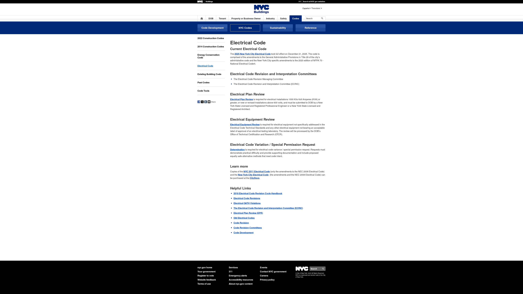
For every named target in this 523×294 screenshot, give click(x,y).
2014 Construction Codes (210, 46)
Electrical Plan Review (241, 99)
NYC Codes (245, 28)
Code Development (212, 28)
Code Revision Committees (248, 227)
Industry (270, 18)
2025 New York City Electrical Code (253, 53)
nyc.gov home (204, 267)
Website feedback (206, 279)
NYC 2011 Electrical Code (257, 171)
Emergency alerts (238, 275)
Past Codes (203, 82)
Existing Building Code (209, 74)
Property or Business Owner (246, 18)
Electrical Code (205, 65)
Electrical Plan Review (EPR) (248, 213)
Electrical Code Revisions (247, 198)
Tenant (222, 18)
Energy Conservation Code (208, 56)
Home (201, 18)
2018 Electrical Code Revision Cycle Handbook (258, 193)
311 (300, 1)
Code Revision (241, 222)
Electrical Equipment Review (245, 124)
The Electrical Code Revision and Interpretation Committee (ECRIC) (268, 208)
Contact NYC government (273, 271)
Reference (311, 28)
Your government (206, 271)
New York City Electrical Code (253, 174)
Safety (283, 18)
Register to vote (205, 275)
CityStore (254, 178)
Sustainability (278, 28)
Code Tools (203, 90)
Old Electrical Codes (244, 217)
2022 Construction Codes (210, 38)
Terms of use (204, 283)
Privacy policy (267, 279)
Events (263, 267)
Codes (295, 18)
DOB (211, 18)
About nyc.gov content (241, 283)
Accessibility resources (241, 279)
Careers (264, 275)
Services (233, 267)
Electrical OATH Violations (247, 203)
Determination (237, 149)
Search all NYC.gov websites (314, 1)
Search (325, 268)
